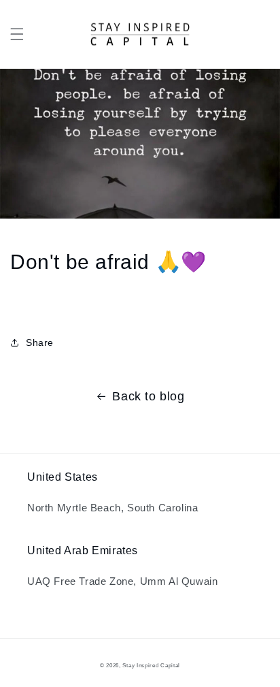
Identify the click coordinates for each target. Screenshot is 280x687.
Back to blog (148, 396)
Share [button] (40, 342)
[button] (17, 34)
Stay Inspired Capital (151, 665)
